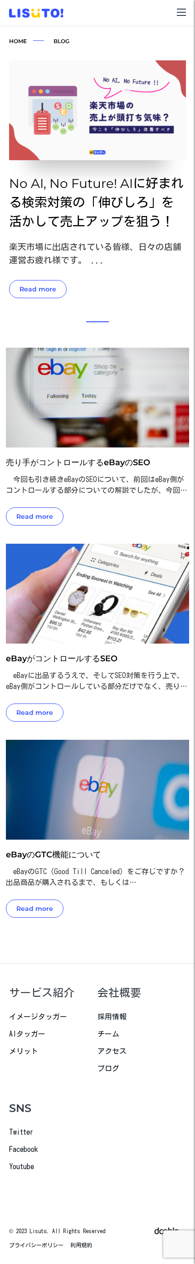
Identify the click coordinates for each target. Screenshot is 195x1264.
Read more (38, 289)
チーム (108, 1034)
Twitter (21, 1132)
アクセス (112, 1051)
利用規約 (81, 1245)
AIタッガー (27, 1034)
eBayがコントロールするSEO (61, 659)
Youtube (21, 1166)
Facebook (23, 1149)
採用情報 (112, 1016)
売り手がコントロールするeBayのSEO (78, 462)
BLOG (61, 41)
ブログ (108, 1068)
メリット (23, 1051)
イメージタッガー (38, 1016)
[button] (97, 321)
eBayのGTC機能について (53, 855)
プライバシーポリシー (36, 1245)
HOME (18, 41)
